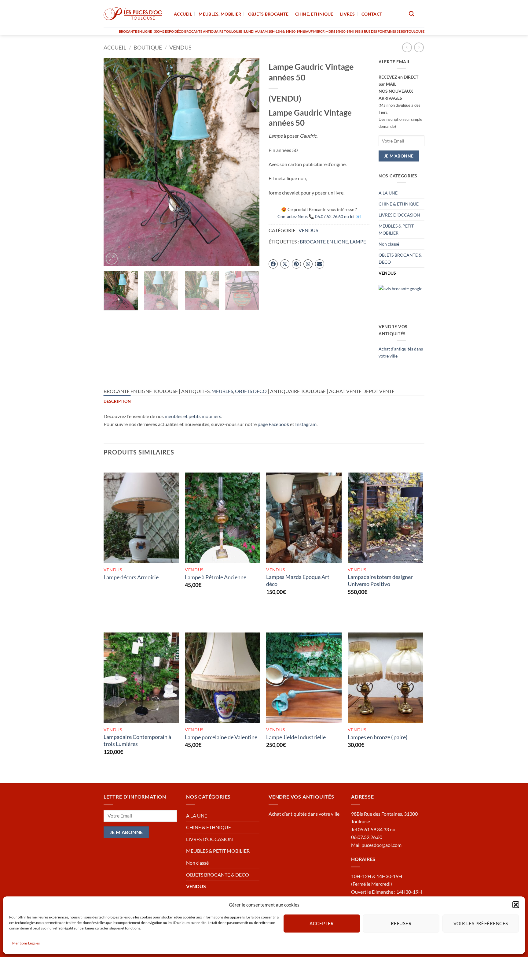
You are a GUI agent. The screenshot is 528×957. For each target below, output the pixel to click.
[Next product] (407, 47)
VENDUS (180, 47)
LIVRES (347, 14)
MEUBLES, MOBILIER (220, 14)
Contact (371, 14)
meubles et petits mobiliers (193, 416)
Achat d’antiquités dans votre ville (304, 814)
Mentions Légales (26, 943)
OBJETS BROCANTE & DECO (400, 258)
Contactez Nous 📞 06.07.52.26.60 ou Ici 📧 (319, 216)
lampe (358, 241)
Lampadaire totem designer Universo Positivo (380, 580)
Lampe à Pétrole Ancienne (215, 577)
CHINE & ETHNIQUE (399, 203)
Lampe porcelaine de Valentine (221, 737)
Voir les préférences (480, 923)
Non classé (389, 244)
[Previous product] (419, 47)
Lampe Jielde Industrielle (296, 737)
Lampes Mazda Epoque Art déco (297, 580)
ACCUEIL (183, 14)
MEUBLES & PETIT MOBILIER (396, 229)
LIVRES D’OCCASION (399, 214)
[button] (516, 905)
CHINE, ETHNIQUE (314, 14)
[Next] (248, 162)
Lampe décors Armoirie (131, 577)
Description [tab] (117, 401)
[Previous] (114, 162)
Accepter (322, 923)
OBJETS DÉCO (251, 391)
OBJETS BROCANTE (268, 14)
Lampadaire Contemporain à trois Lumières (137, 740)
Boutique (148, 47)
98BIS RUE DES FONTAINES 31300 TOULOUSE (389, 31)
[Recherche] (411, 14)
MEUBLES (222, 391)
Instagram (306, 424)
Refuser (401, 923)
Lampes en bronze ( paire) (377, 737)
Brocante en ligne (324, 241)
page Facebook (273, 424)
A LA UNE (388, 192)
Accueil (115, 47)
